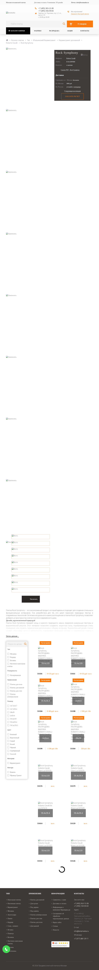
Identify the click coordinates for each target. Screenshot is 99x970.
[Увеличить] (49, 78)
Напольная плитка (14, 900)
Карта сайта (57, 922)
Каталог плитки (18, 31)
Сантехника (12, 951)
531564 (72, 749)
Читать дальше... (12, 636)
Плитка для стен (36, 918)
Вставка (10, 930)
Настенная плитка (14, 903)
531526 (72, 861)
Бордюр (10, 922)
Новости (56, 930)
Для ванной (34, 926)
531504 (39, 711)
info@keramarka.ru (82, 2)
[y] (64, 24)
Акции (70, 31)
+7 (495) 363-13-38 (45, 8)
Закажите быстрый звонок (80, 14)
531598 (72, 711)
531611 (72, 674)
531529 (72, 823)
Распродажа (54, 31)
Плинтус (11, 933)
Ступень (11, 947)
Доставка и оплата (40, 2)
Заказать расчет (72, 96)
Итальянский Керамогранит (44, 40)
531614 (39, 823)
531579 (72, 786)
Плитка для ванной (37, 900)
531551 (39, 861)
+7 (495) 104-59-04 (45, 11)
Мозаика (11, 911)
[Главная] (7, 40)
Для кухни (34, 903)
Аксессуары (12, 915)
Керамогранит (13, 907)
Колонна (11, 937)
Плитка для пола (36, 922)
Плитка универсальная (38, 915)
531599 (39, 749)
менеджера (77, 87)
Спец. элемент (13, 926)
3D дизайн (59, 2)
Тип (28, 40)
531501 (39, 674)
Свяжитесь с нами (59, 900)
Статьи (55, 926)
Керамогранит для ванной (69, 40)
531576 (39, 786)
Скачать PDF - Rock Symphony (70, 70)
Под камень (34, 911)
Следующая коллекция (72, 91)
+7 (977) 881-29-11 (81, 939)
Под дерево (34, 907)
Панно (10, 918)
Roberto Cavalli (12, 43)
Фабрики (37, 31)
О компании (51, 2)
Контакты (84, 31)
